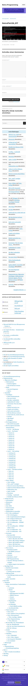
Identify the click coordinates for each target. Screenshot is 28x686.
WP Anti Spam (15, 101)
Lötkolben (8, 633)
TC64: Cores (10, 611)
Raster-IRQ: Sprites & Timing (16, 546)
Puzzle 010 (11, 449)
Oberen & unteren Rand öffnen (17, 173)
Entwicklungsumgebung (12, 648)
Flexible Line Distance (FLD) (16, 147)
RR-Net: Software (12, 628)
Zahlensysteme (19, 276)
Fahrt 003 (11, 475)
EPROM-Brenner (14, 595)
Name (4, 79)
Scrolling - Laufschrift (14, 151)
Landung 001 (12, 453)
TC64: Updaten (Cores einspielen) (16, 613)
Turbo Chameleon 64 (11, 610)
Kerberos (12, 599)
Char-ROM (16, 134)
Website (4, 92)
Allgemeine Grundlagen (11, 380)
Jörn (4, 354)
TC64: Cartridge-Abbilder (15, 617)
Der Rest (11, 209)
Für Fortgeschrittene (14, 191)
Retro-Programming (10, 5)
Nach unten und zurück (15, 222)
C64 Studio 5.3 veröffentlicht (10, 335)
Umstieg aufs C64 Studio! (13, 571)
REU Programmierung (13, 558)
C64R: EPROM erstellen (16, 606)
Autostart (9, 555)
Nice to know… (10, 548)
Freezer (12, 597)
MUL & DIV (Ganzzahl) (14, 188)
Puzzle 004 (11, 438)
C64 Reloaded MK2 (13, 608)
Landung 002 (12, 454)
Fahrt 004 (11, 476)
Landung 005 (12, 460)
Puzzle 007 (11, 444)
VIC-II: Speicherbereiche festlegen (16, 516)
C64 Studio (9, 569)
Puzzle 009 (11, 447)
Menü (23, 4)
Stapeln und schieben (14, 233)
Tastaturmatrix (13, 136)
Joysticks (12, 602)
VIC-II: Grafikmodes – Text (14, 520)
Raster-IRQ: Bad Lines (14, 544)
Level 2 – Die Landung (13, 451)
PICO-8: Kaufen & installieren (12, 651)
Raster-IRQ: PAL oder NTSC (16, 538)
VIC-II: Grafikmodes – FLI (14, 529)
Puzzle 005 (11, 440)
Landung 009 (12, 467)
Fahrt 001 (11, 471)
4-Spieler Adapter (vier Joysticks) (16, 564)
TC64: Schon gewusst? (13, 615)
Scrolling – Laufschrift (13, 495)
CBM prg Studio (10, 573)
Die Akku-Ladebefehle (13, 400)
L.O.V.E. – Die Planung (13, 429)
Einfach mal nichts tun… (15, 238)
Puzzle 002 (11, 434)
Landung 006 (12, 462)
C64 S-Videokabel (12, 635)
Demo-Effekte (12, 183)
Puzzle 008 (11, 445)
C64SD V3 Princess (12, 631)
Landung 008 (12, 465)
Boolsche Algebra (13, 278)
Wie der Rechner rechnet (13, 385)
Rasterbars (11, 156)
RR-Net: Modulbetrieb (13, 624)
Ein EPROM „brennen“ (14, 551)
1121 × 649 (12, 44)
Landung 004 (12, 458)
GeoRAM (9, 553)
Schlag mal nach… (9, 498)
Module (11, 589)
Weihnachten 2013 (13, 166)
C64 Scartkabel (11, 641)
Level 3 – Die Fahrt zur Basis (14, 469)
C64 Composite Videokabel (14, 639)
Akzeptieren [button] (10, 682)
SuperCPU (12, 591)
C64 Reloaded (12, 604)
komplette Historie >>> (20, 289)
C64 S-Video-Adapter (13, 637)
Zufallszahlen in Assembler (13, 511)
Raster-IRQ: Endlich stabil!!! (16, 542)
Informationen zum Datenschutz (14, 684)
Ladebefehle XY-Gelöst (15, 247)
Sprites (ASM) (9, 509)
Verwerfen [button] (18, 682)
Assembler (20, 264)
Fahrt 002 (11, 473)
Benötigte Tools (9, 566)
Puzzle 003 (11, 436)
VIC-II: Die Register (12, 515)
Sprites (9, 391)
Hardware (7, 582)
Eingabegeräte (12, 600)
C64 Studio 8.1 (18, 305)
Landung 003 (12, 456)
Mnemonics (12, 139)
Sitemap (5, 655)
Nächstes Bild (13, 18)
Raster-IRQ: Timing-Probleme (17, 540)
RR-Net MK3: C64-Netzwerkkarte (15, 622)
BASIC (21, 279)
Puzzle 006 (11, 442)
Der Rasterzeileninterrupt (14, 537)
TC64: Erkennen (13, 620)
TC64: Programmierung (13, 619)
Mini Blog (5, 653)
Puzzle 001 (11, 433)
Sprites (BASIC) (13, 264)
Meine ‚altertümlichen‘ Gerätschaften (16, 584)
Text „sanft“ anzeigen (14, 178)
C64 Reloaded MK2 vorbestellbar (11, 339)
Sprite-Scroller (12, 159)
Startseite (11, 284)
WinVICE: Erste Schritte (12, 568)
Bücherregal (8, 642)
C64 (8, 586)
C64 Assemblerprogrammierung (15, 354)
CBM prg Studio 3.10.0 (9, 342)
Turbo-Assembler (10, 579)
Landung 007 (12, 464)
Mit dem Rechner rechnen (15, 217)
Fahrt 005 (11, 478)
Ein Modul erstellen (12, 549)
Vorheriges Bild (5, 18)
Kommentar (5, 60)
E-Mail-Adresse (6, 86)
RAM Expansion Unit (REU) (17, 593)
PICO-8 (5, 650)
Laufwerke (11, 588)
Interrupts (8, 533)
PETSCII (11, 134)
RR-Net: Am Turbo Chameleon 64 (16, 626)
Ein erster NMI (11, 535)
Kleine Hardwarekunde (14, 260)
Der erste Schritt (13, 257)
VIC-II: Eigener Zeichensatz (14, 518)
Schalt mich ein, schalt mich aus (17, 212)
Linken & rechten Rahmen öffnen (16, 487)
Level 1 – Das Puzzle (12, 431)
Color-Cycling (11, 482)
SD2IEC (8, 630)
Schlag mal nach (13, 142)
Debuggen (15, 198)
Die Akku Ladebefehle (14, 252)
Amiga (5, 644)
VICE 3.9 (17, 308)
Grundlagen (12, 266)
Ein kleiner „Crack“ (12, 557)
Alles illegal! (12, 206)
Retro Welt (6, 580)
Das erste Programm (14, 269)
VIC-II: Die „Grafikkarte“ (12, 513)
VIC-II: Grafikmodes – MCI (14, 531)
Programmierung (13, 274)
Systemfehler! (12, 144)
